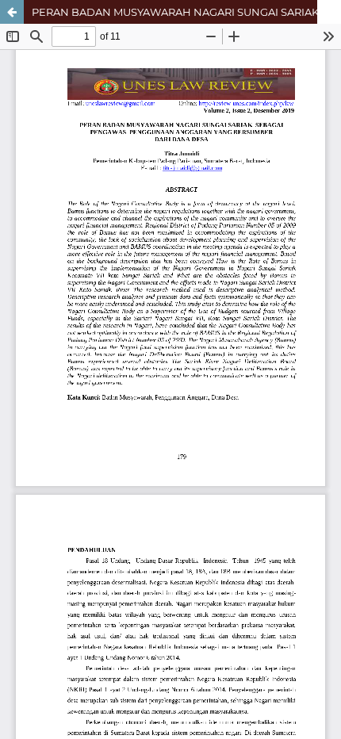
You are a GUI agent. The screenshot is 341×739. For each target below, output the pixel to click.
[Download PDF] (329, 12)
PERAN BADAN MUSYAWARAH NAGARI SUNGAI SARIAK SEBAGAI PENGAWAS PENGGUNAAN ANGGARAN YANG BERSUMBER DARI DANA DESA (186, 12)
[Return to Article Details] (12, 12)
